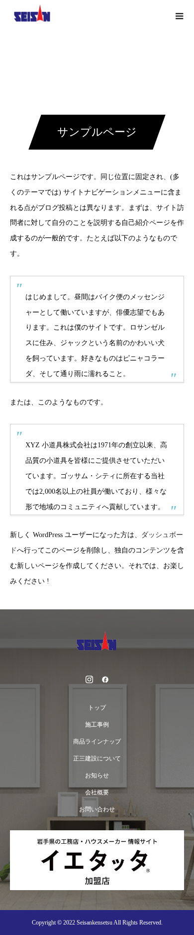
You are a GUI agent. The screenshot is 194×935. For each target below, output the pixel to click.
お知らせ (97, 775)
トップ (97, 707)
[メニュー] (179, 15)
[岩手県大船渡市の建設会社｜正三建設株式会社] (97, 643)
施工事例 (97, 724)
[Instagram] (89, 679)
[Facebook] (105, 679)
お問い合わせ (97, 809)
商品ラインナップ (97, 741)
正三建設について (97, 758)
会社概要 (97, 792)
